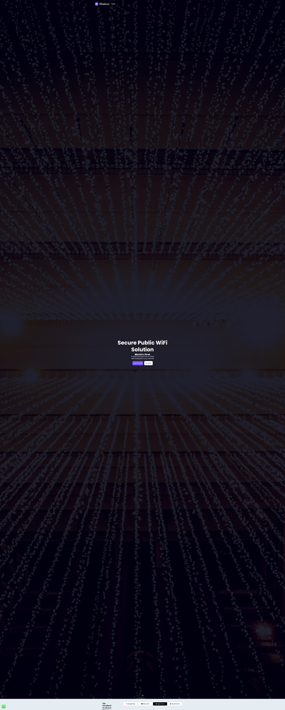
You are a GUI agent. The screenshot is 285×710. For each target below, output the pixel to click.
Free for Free (138, 363)
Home (113, 4)
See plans (148, 363)
